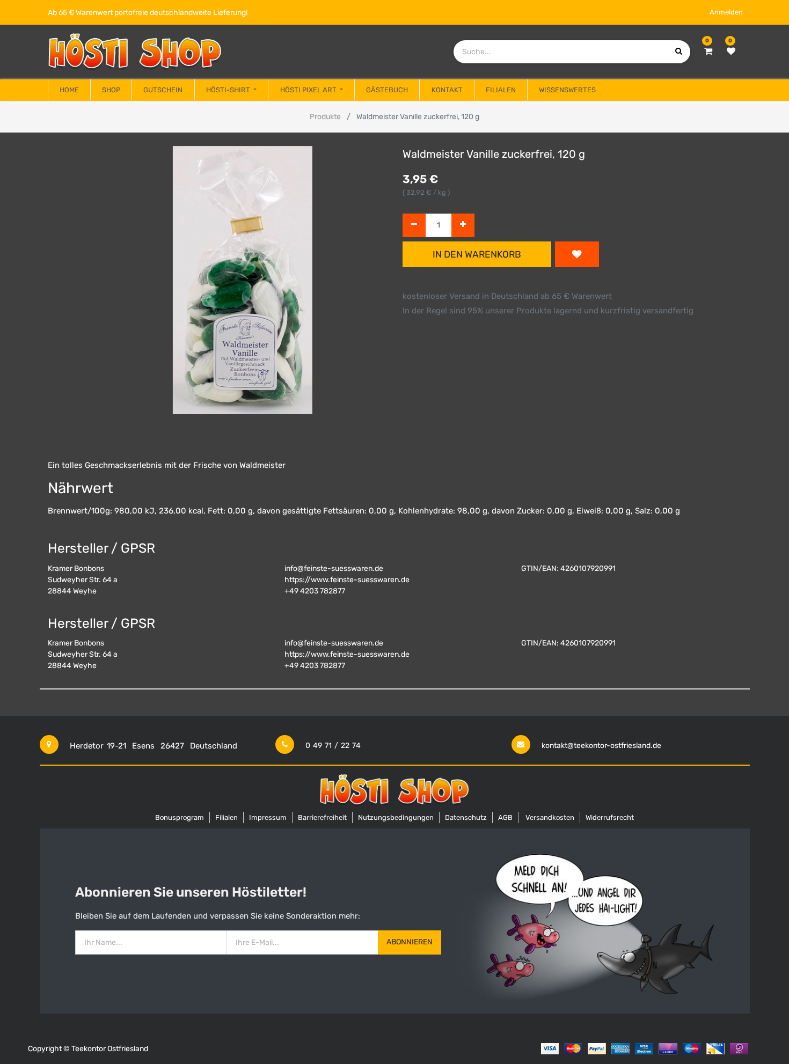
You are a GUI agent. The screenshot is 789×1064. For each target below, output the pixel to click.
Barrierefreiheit (322, 817)
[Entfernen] (414, 226)
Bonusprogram (179, 817)
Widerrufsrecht (610, 817)
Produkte (325, 116)
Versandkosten (549, 817)
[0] (708, 51)
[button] (577, 254)
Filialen (226, 817)
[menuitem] (69, 90)
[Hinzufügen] (462, 226)
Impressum (268, 817)
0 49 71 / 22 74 (333, 745)
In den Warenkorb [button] (477, 254)
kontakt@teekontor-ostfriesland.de (601, 745)
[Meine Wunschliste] (731, 51)
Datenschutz (466, 817)
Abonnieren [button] (409, 941)
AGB (505, 817)
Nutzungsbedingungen (396, 817)
